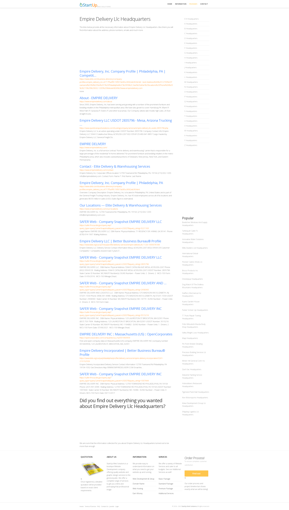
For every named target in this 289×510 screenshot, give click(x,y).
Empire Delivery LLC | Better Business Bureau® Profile (120, 241)
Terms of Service (90, 506)
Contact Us (104, 506)
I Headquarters (190, 62)
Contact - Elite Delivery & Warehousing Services (115, 166)
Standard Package (166, 483)
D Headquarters (190, 38)
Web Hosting (138, 488)
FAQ (98, 506)
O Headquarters (190, 92)
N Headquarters (191, 87)
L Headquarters (190, 77)
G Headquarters (190, 53)
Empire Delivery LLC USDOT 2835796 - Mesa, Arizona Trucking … (126, 122)
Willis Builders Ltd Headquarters (195, 248)
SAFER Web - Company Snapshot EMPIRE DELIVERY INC (121, 308)
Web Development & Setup (143, 479)
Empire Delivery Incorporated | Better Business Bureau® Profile (122, 352)
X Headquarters (190, 135)
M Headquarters (191, 82)
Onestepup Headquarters (192, 279)
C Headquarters (190, 33)
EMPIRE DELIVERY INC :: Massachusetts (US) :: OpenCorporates (126, 334)
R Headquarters (190, 106)
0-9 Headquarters (191, 19)
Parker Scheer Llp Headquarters (195, 310)
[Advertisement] (126, 50)
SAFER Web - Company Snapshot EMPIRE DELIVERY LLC (121, 221)
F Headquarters (190, 48)
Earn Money (137, 493)
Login (117, 506)
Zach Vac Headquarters (191, 369)
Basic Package (164, 479)
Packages (193, 4)
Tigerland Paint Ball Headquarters (195, 392)
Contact (204, 4)
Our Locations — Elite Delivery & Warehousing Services (121, 205)
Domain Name (138, 483)
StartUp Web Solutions (189, 506)
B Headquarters (190, 28)
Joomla (112, 506)
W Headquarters (191, 130)
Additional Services (166, 493)
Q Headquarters (190, 101)
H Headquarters (190, 58)
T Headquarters (190, 116)
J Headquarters (190, 67)
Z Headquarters (190, 145)
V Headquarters (190, 126)
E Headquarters (190, 43)
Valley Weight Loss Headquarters (195, 332)
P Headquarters (190, 96)
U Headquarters (190, 121)
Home (82, 506)
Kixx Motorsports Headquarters (195, 397)
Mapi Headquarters (190, 338)
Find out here (196, 474)
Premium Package (166, 488)
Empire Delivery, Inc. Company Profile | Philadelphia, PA (121, 182)
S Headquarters (190, 111)
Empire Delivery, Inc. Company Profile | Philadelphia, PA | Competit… (122, 73)
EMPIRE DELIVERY (93, 144)
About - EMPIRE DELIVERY (99, 98)
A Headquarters (190, 23)
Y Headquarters (190, 140)
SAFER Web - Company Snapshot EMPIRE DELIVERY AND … (123, 283)
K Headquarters (190, 72)
